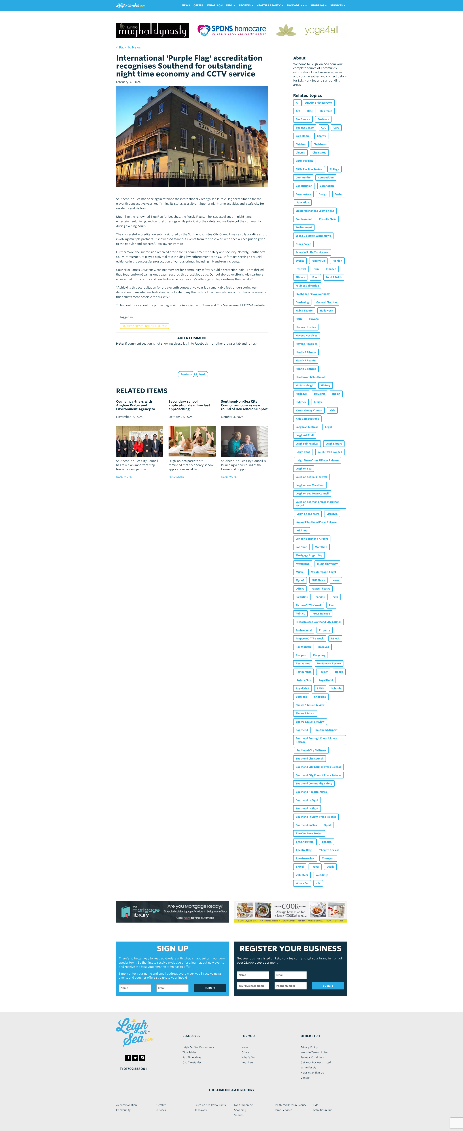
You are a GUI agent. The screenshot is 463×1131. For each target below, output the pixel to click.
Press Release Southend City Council (318, 621)
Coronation (327, 185)
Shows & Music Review (310, 705)
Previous (186, 374)
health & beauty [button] (269, 5)
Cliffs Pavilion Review (309, 169)
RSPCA (335, 638)
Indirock (301, 402)
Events (300, 260)
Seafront (301, 696)
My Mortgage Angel (323, 572)
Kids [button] (229, 5)
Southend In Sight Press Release (316, 816)
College (334, 169)
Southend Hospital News (311, 791)
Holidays (301, 393)
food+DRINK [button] (295, 5)
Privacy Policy (309, 1047)
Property (324, 630)
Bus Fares (326, 111)
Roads (339, 671)
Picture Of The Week (309, 605)
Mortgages (303, 563)
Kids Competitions (307, 418)
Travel (300, 866)
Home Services (283, 1110)
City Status (319, 152)
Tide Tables (189, 1052)
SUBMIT (210, 988)
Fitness (300, 277)
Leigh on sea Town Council (312, 493)
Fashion (337, 260)
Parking (320, 597)
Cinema (300, 152)
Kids (332, 410)
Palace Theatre (320, 588)
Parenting (302, 597)
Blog (310, 111)
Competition (326, 177)
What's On (215, 5)
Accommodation (126, 1105)
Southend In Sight (307, 800)
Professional (304, 630)
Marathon (321, 547)
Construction (304, 185)
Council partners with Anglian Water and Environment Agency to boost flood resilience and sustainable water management (137, 411)
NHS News (318, 580)
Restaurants (303, 671)
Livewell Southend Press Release (316, 522)
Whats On (302, 883)
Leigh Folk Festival (307, 443)
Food (315, 277)
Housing (319, 393)
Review (323, 671)
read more (124, 476)
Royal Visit (302, 688)
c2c (318, 883)
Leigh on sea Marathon (310, 485)
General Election (326, 302)
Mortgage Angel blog (309, 555)
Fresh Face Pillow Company (313, 294)
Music (299, 572)
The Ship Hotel (305, 841)
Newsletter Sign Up (312, 1072)
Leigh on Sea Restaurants (210, 1105)
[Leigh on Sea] (143, 1032)
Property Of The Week (310, 638)
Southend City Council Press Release (144, 326)
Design (322, 194)
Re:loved (323, 646)
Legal (328, 427)
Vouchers (247, 1062)
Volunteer (302, 875)
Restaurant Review (329, 663)
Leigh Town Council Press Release (317, 460)
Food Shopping (243, 1105)
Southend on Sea (306, 825)
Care (336, 127)
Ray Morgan (303, 646)
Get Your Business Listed (316, 1062)
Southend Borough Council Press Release (316, 740)
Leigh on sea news (307, 513)
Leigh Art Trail (305, 435)
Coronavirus (303, 194)
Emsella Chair (327, 219)
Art (298, 111)
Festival (301, 269)
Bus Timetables (191, 1057)
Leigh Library (334, 443)
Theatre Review (329, 850)
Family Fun (318, 260)
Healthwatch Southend (310, 377)
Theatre (327, 841)
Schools (336, 688)
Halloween (326, 310)
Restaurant (303, 663)
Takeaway (201, 1110)
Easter (339, 194)
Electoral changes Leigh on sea (315, 210)
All (297, 102)
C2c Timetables (191, 1062)
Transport (328, 858)
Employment (304, 219)
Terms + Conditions (313, 1057)
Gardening (302, 302)
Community (303, 177)
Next (202, 374)
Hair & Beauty (304, 310)
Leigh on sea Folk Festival (311, 476)
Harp (299, 318)
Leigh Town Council (330, 452)
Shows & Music (305, 713)
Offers (198, 5)
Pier (331, 605)
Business (323, 119)
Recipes (301, 655)
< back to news (128, 47)
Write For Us (308, 1067)
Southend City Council (309, 758)
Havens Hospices (306, 335)
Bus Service (303, 119)
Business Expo (305, 127)
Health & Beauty (306, 360)
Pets (335, 597)
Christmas (320, 144)
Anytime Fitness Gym (318, 102)
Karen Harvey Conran (309, 410)
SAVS (320, 688)
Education (302, 202)
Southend (302, 730)
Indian (336, 393)
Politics (300, 613)
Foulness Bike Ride (307, 285)
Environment (304, 227)
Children (301, 144)
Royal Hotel (325, 680)
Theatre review (305, 858)
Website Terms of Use (314, 1052)
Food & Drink (334, 277)
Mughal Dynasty (327, 563)
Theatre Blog (304, 850)
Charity (321, 136)
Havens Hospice (306, 327)
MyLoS (300, 580)
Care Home (302, 136)
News (186, 5)
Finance (331, 269)
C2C (323, 127)
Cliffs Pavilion (304, 160)
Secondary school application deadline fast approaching (189, 405)
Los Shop (301, 547)
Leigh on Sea (303, 468)
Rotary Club (303, 680)
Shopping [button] (317, 5)
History (325, 385)
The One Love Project (309, 833)
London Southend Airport (312, 538)
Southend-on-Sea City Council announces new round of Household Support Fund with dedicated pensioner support (244, 409)
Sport (327, 825)
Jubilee (318, 402)
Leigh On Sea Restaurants (198, 1047)
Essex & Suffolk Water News (313, 235)
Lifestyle (332, 513)
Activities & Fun (322, 1110)
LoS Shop (301, 530)
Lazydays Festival (307, 427)
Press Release (321, 613)
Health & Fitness (306, 352)
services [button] (336, 5)
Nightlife (161, 1105)
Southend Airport (326, 730)
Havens (314, 318)
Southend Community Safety (314, 783)
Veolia (330, 866)
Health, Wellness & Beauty (290, 1105)
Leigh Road (303, 452)
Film (316, 269)
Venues (238, 1115)
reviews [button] (245, 5)
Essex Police (303, 244)
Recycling (319, 655)
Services (161, 1110)
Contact (305, 1077)
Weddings (322, 875)
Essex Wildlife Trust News (312, 252)
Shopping (320, 696)
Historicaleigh (304, 385)
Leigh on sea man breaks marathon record (317, 503)
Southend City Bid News (311, 750)
